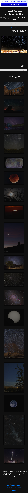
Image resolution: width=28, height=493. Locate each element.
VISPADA (14, 490)
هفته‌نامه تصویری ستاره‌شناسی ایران (14, 12)
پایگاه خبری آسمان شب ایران (14, 485)
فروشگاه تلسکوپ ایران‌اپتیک (14, 487)
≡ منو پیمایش (14, 24)
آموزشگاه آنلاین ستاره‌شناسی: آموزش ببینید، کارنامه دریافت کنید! (14, 3)
